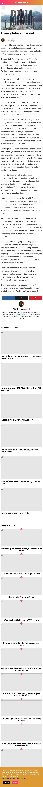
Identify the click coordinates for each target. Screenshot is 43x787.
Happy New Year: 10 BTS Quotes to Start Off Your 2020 (21, 389)
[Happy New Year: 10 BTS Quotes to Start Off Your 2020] (21, 374)
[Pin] (35, 298)
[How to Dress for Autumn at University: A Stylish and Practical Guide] (21, 758)
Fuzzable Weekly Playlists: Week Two (17, 420)
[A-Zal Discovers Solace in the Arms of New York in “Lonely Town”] (21, 732)
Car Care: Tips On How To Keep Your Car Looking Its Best (22, 719)
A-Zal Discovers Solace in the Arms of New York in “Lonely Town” (21, 745)
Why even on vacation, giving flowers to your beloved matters (21, 694)
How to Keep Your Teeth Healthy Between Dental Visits (19, 450)
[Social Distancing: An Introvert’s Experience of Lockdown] (21, 342)
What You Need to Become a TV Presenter (21, 620)
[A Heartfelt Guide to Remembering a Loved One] (21, 467)
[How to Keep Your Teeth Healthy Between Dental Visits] (21, 435)
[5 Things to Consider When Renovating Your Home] (21, 632)
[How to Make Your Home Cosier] (21, 499)
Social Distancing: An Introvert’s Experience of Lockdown (20, 357)
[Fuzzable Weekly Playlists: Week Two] (21, 406)
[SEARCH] (40, 2)
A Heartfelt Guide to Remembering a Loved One (20, 482)
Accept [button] (15, 782)
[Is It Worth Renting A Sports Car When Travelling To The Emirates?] (21, 657)
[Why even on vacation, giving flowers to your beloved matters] (21, 682)
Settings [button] (6, 782)
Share (3, 7)
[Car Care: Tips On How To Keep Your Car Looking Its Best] (21, 707)
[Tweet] (21, 298)
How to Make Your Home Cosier (15, 513)
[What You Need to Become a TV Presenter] (21, 609)
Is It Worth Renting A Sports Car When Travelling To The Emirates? (21, 669)
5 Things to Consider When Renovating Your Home (21, 644)
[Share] (8, 298)
